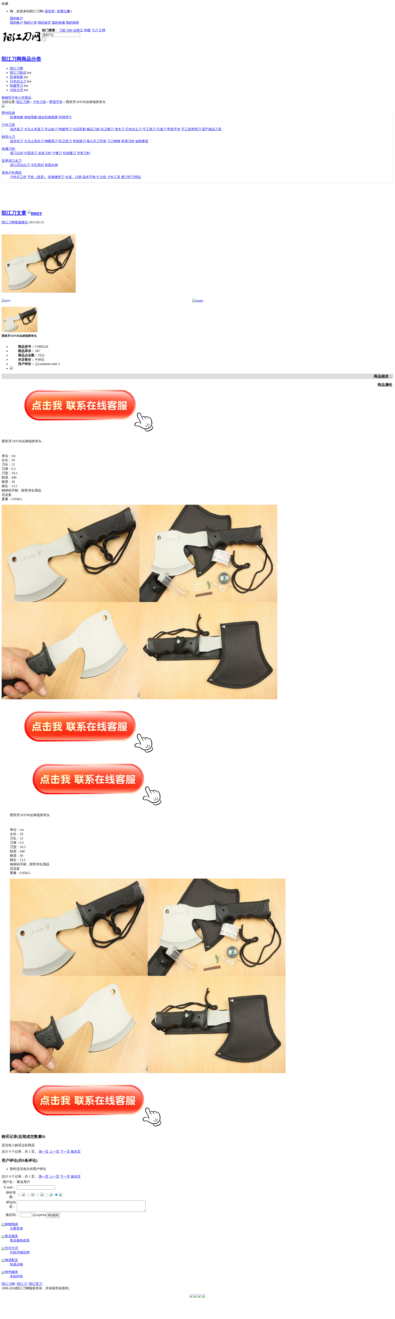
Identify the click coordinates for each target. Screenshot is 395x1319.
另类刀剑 (83, 153)
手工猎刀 (149, 129)
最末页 (76, 1151)
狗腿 (87, 30)
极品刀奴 (93, 129)
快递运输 (16, 1264)
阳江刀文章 (14, 213)
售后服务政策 (20, 1240)
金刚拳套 (141, 141)
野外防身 (8, 113)
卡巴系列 (37, 165)
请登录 (50, 11)
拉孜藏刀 (69, 153)
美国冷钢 (51, 165)
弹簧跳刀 (79, 141)
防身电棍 (16, 77)
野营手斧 (56, 102)
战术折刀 (16, 141)
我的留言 (44, 22)
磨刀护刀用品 (131, 177)
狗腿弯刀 (16, 85)
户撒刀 (57, 153)
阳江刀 (22, 1284)
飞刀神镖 (113, 141)
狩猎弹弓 (65, 117)
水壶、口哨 (73, 177)
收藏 (5, 3)
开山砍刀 (51, 129)
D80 (69, 30)
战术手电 (89, 177)
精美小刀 (8, 136)
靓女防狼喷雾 (48, 117)
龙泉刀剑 (44, 153)
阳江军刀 (35, 1284)
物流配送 (11, 1260)
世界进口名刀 (12, 160)
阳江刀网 (16, 68)
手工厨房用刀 (191, 129)
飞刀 (94, 30)
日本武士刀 (18, 81)
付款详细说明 (20, 1252)
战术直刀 (16, 129)
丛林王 (78, 30)
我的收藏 (58, 22)
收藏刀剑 (8, 148)
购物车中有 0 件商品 (16, 97)
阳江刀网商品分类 (21, 59)
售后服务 (11, 1236)
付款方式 (16, 90)
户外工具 (113, 177)
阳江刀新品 (18, 72)
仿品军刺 (79, 129)
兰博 (102, 30)
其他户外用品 (12, 172)
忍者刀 (161, 129)
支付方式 (11, 1248)
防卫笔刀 (65, 141)
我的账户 (16, 18)
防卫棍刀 (107, 129)
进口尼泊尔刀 (20, 165)
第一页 (44, 1151)
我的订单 (30, 22)
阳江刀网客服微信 (15, 222)
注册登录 (16, 1228)
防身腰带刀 (56, 177)
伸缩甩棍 (30, 117)
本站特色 (16, 1276)
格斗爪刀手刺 (96, 141)
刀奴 (62, 30)
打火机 (101, 177)
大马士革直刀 (34, 129)
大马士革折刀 (34, 141)
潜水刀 (119, 129)
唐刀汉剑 (16, 153)
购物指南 (11, 1224)
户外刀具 (39, 102)
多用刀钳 (127, 141)
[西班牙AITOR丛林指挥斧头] (39, 297)
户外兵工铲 (18, 177)
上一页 (54, 1151)
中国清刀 (30, 153)
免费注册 (63, 11)
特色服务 (11, 1272)
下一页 (65, 1151)
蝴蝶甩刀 (51, 141)
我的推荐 (72, 22)
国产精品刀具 (212, 129)
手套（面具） (37, 177)
